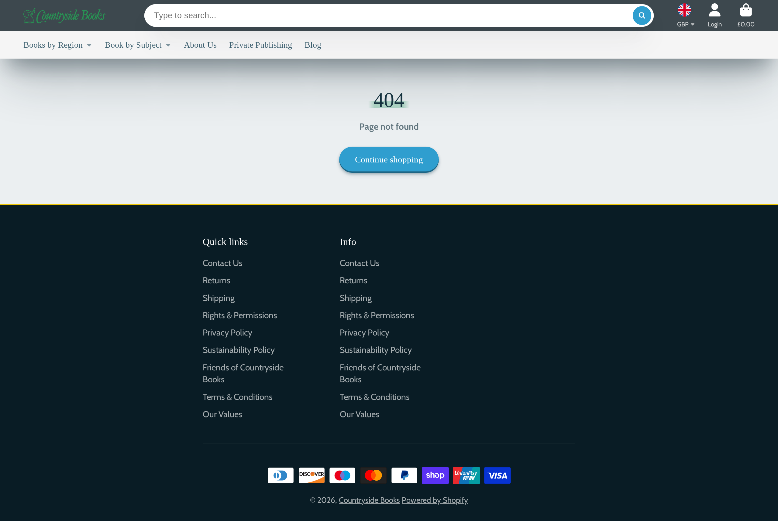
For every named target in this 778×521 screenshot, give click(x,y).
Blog (313, 44)
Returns (216, 280)
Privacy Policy (227, 332)
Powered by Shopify (435, 500)
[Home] (64, 15)
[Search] (642, 15)
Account (715, 15)
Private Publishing (260, 44)
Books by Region (53, 44)
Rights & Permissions (240, 315)
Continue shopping (389, 159)
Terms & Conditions (238, 397)
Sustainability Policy (239, 350)
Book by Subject (133, 44)
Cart (746, 15)
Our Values (222, 414)
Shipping (219, 298)
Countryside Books (369, 500)
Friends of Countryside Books (243, 373)
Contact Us (223, 263)
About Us (200, 44)
